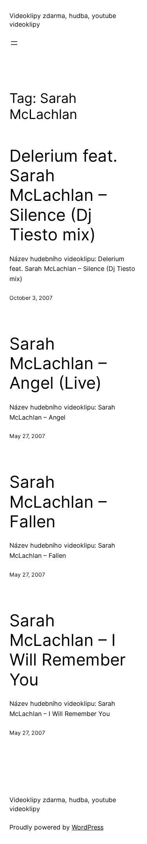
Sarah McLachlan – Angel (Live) (58, 363)
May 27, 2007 (27, 436)
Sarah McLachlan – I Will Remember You (67, 650)
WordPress (87, 827)
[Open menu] (14, 43)
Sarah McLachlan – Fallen (58, 501)
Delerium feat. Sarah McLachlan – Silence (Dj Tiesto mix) (63, 195)
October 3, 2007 (31, 297)
